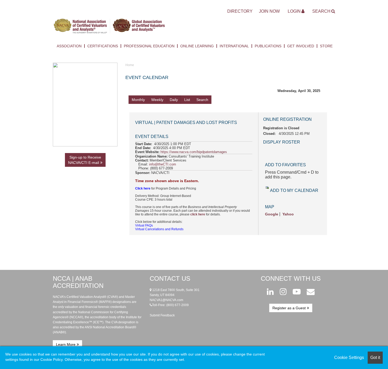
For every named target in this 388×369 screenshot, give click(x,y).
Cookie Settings (349, 357)
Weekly (157, 100)
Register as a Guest (289, 308)
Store (326, 46)
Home (129, 65)
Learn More (65, 344)
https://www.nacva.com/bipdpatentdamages (193, 152)
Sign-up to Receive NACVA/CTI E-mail (84, 160)
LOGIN (294, 11)
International (234, 46)
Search (321, 11)
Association (69, 46)
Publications (268, 46)
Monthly (138, 100)
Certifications (102, 46)
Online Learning (197, 46)
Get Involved (300, 46)
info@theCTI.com (162, 164)
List (187, 100)
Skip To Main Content (70, 11)
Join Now (269, 11)
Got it (375, 357)
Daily (174, 100)
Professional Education (149, 46)
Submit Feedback (162, 315)
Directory (240, 11)
